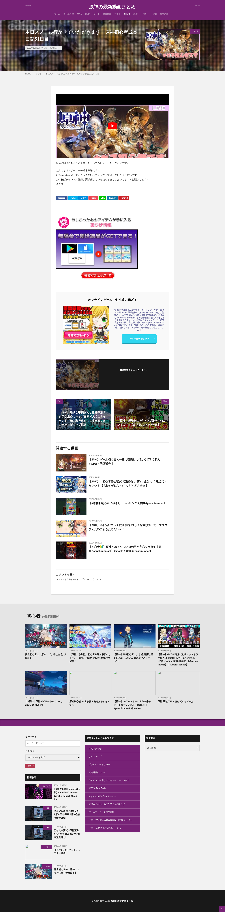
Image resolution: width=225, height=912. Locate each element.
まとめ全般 (68, 14)
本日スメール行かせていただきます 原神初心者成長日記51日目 (72, 74)
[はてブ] (83, 198)
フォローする (134, 374)
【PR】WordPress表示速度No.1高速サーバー (110, 820)
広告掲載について (97, 772)
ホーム (57, 14)
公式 (154, 14)
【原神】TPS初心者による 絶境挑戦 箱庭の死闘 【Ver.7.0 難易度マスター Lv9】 (133, 658)
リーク (96, 14)
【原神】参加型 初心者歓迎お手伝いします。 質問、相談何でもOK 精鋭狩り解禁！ (90, 658)
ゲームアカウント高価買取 (101, 812)
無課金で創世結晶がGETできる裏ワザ (107, 804)
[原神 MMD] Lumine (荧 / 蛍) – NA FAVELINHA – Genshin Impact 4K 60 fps (67, 794)
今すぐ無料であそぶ (139, 339)
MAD (79, 14)
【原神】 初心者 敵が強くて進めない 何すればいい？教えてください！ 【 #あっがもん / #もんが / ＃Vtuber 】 (128, 483)
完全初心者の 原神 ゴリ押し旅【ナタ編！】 (46, 656)
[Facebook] (62, 198)
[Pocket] (93, 198)
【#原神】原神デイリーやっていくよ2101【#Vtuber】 (44, 703)
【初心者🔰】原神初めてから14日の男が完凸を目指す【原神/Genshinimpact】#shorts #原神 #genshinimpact (125, 549)
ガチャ (117, 14)
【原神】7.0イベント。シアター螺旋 (67, 852)
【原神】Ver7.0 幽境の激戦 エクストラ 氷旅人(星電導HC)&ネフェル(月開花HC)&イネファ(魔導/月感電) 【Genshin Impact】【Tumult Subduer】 (178, 659)
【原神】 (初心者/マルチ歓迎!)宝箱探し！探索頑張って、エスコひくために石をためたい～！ (128, 527)
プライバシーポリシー (99, 765)
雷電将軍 (107, 14)
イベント (145, 14)
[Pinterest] (123, 198)
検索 (29, 766)
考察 (135, 14)
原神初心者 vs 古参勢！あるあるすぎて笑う (89, 703)
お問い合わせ (95, 749)
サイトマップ (95, 757)
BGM (87, 14)
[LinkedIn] (112, 198)
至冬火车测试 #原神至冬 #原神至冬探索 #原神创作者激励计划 (67, 814)
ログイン (83, 579)
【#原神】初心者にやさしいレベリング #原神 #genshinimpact (127, 503)
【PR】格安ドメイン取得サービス (105, 828)
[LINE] (102, 198)
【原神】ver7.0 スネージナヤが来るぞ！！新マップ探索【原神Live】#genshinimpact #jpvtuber (132, 705)
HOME (28, 74)
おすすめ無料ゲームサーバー (102, 796)
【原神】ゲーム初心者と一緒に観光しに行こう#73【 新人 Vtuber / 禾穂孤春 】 (124, 461)
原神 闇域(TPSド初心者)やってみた (175, 701)
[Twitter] (73, 198)
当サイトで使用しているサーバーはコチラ (109, 780)
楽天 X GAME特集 (97, 788)
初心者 (127, 14)
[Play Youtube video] (112, 126)
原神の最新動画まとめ (112, 7)
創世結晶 (164, 14)
